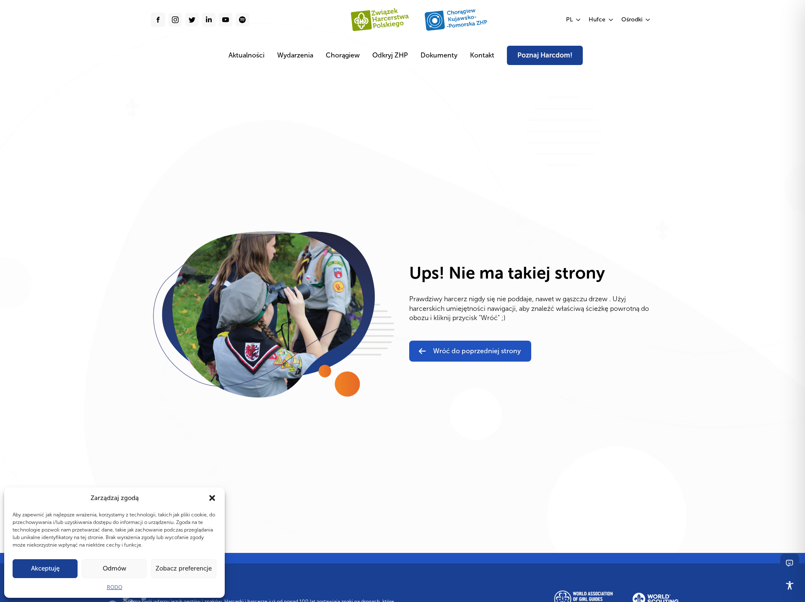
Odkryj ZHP (390, 55)
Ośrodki (631, 19)
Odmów (114, 568)
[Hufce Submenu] (611, 20)
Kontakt (482, 55)
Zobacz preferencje (184, 568)
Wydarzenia (295, 55)
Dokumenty (439, 55)
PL (569, 19)
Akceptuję (45, 568)
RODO (114, 587)
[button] (212, 498)
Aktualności (247, 55)
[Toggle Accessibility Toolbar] (789, 585)
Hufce (597, 19)
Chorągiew (343, 55)
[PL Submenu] (578, 20)
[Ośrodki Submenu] (648, 20)
